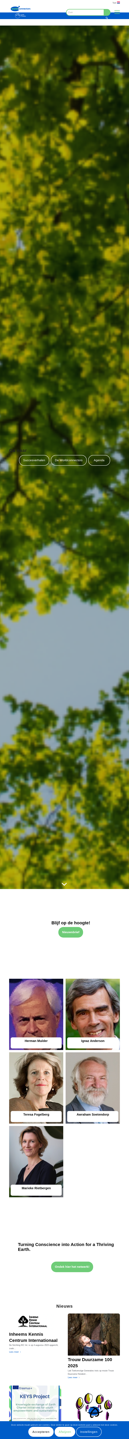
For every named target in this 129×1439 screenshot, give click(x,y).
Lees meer (14, 1352)
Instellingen (88, 1431)
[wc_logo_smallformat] (20, 12)
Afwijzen (65, 1431)
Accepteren (41, 1431)
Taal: (114, 3)
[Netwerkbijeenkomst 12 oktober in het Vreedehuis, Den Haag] (94, 1407)
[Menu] (115, 12)
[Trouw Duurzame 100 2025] (94, 1334)
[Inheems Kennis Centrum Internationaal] (35, 1321)
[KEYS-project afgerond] (35, 1407)
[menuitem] (115, 3)
